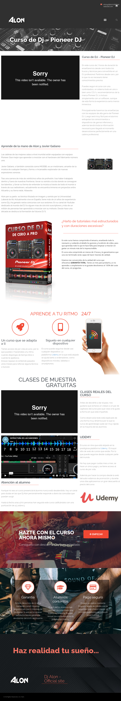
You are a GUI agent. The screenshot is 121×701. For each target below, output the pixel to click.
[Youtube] (116, 5)
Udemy (55, 355)
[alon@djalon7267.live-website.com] (101, 4)
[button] (105, 20)
